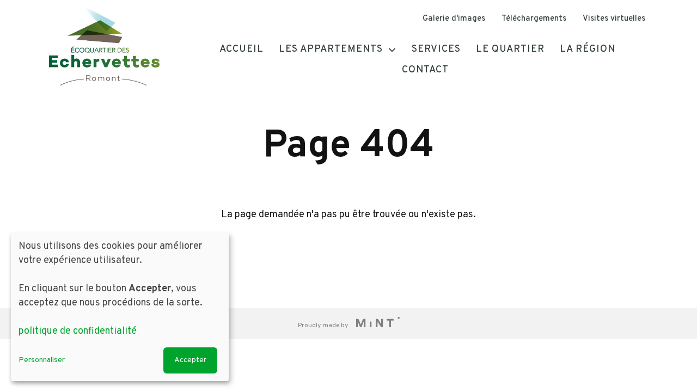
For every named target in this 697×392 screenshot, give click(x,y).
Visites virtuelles (614, 19)
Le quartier (510, 49)
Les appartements (331, 49)
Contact (425, 70)
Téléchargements (534, 19)
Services (436, 49)
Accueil (241, 49)
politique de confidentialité (78, 331)
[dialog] (120, 306)
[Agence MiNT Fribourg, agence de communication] (375, 323)
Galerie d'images (454, 19)
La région (587, 49)
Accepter (190, 360)
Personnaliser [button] (42, 360)
